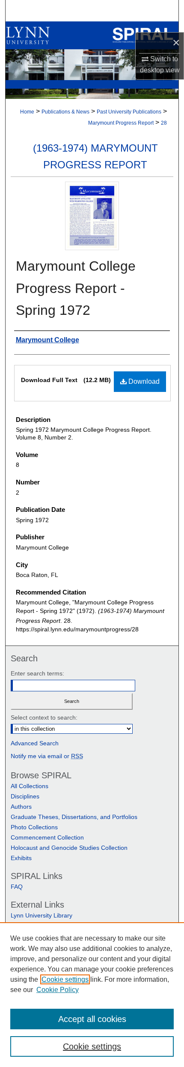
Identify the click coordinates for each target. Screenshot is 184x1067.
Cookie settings (65, 979)
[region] (92, 994)
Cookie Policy (57, 989)
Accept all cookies (92, 1019)
